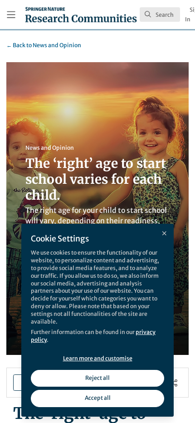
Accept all (98, 397)
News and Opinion (43, 45)
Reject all (97, 377)
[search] (160, 14)
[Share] (174, 383)
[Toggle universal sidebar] (11, 15)
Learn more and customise (97, 358)
